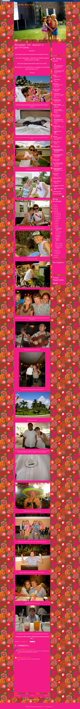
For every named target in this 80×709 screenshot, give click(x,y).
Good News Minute (58, 193)
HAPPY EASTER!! (58, 243)
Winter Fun (56, 182)
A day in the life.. (57, 89)
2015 (55, 206)
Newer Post (17, 695)
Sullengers (56, 83)
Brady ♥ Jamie (57, 146)
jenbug (18, 657)
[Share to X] (32, 641)
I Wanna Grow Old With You (58, 189)
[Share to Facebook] (33, 641)
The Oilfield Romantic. (58, 163)
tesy (55, 80)
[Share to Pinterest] (34, 641)
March (56, 250)
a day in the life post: (57, 71)
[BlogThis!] (31, 641)
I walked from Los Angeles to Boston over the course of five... (59, 95)
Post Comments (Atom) (34, 699)
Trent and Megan (57, 181)
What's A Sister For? (57, 76)
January (55, 142)
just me (55, 136)
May (56, 225)
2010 (55, 257)
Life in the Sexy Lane (24, 4)
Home (32, 695)
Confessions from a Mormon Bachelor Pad (58, 150)
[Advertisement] (32, 685)
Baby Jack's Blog (57, 177)
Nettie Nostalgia (57, 104)
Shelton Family (57, 125)
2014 (55, 133)
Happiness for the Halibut (57, 132)
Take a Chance (57, 141)
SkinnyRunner (57, 79)
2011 (55, 255)
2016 (55, 204)
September (57, 218)
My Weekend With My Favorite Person (58, 229)
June (56, 223)
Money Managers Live (58, 119)
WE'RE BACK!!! (57, 151)
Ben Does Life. (57, 93)
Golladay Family (57, 191)
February (57, 251)
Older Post (46, 695)
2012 (55, 211)
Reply (18, 653)
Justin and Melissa (21, 649)
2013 (55, 210)
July (56, 221)
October (57, 216)
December (57, 213)
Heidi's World (57, 159)
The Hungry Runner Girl (59, 70)
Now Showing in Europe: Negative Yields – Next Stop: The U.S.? (59, 121)
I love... (56, 241)
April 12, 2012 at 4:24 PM (25, 657)
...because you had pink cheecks (59, 186)
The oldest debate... (57, 116)
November (57, 214)
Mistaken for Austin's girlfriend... (57, 239)
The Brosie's (56, 173)
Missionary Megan (58, 109)
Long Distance (56, 90)
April (56, 226)
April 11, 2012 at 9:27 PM (30, 649)
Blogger (52, 706)
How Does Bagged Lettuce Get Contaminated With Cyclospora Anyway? (59, 66)
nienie (55, 75)
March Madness (57, 156)
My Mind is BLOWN (59, 245)
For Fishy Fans (57, 115)
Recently (55, 174)
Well (55, 64)
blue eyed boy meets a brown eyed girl (58, 155)
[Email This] (30, 641)
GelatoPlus (43, 706)
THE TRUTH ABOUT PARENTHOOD (58, 169)
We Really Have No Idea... (58, 170)
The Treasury (57, 233)
